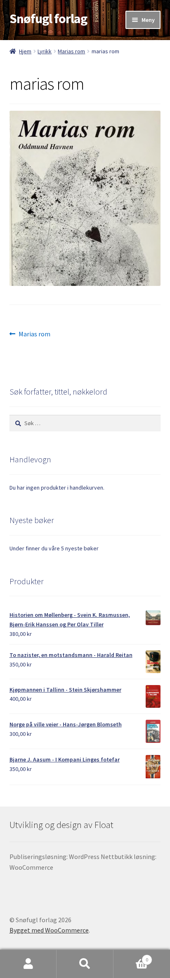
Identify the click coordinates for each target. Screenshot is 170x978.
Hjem (25, 51)
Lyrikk (45, 51)
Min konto (28, 964)
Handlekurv (131, 957)
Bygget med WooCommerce (49, 930)
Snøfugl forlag (48, 18)
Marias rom (71, 51)
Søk (85, 964)
